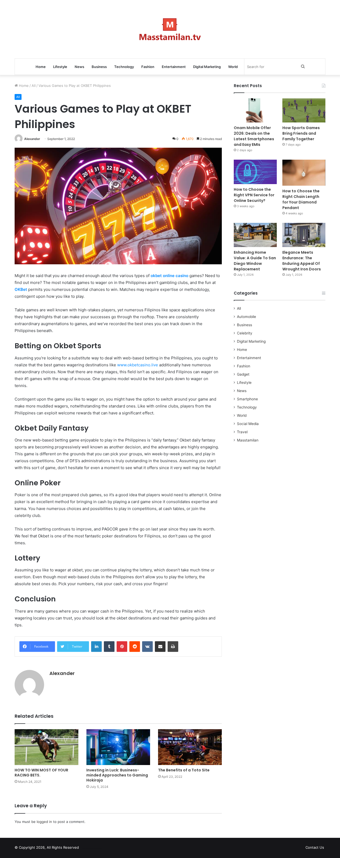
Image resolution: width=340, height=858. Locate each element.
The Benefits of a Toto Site (184, 770)
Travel (242, 432)
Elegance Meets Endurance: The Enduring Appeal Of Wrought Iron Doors (301, 261)
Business (99, 67)
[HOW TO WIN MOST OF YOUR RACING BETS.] (46, 747)
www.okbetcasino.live (137, 364)
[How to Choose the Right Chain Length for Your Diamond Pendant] (303, 172)
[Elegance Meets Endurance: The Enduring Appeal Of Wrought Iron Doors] (303, 235)
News (79, 67)
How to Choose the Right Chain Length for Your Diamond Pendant (301, 199)
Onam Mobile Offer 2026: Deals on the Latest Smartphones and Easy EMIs (254, 136)
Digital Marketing (207, 67)
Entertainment (174, 67)
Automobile (246, 317)
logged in (44, 821)
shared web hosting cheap (96, 848)
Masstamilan (247, 440)
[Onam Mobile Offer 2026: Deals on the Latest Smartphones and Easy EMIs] (255, 110)
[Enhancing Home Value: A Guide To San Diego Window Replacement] (255, 235)
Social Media (248, 424)
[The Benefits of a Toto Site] (190, 747)
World (233, 67)
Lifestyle (60, 67)
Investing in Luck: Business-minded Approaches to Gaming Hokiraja (117, 775)
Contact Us (314, 847)
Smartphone (247, 399)
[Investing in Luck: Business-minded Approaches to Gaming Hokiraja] (118, 747)
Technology (124, 67)
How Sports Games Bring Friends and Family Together (301, 133)
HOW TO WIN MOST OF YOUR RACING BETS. (41, 772)
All (34, 85)
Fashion (147, 67)
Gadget (243, 374)
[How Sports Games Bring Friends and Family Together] (303, 110)
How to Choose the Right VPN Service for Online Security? (254, 195)
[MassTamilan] (170, 29)
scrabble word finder (86, 848)
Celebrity (244, 333)
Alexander (32, 139)
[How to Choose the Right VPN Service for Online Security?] (255, 172)
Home (41, 67)
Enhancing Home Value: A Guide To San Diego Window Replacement (255, 261)
